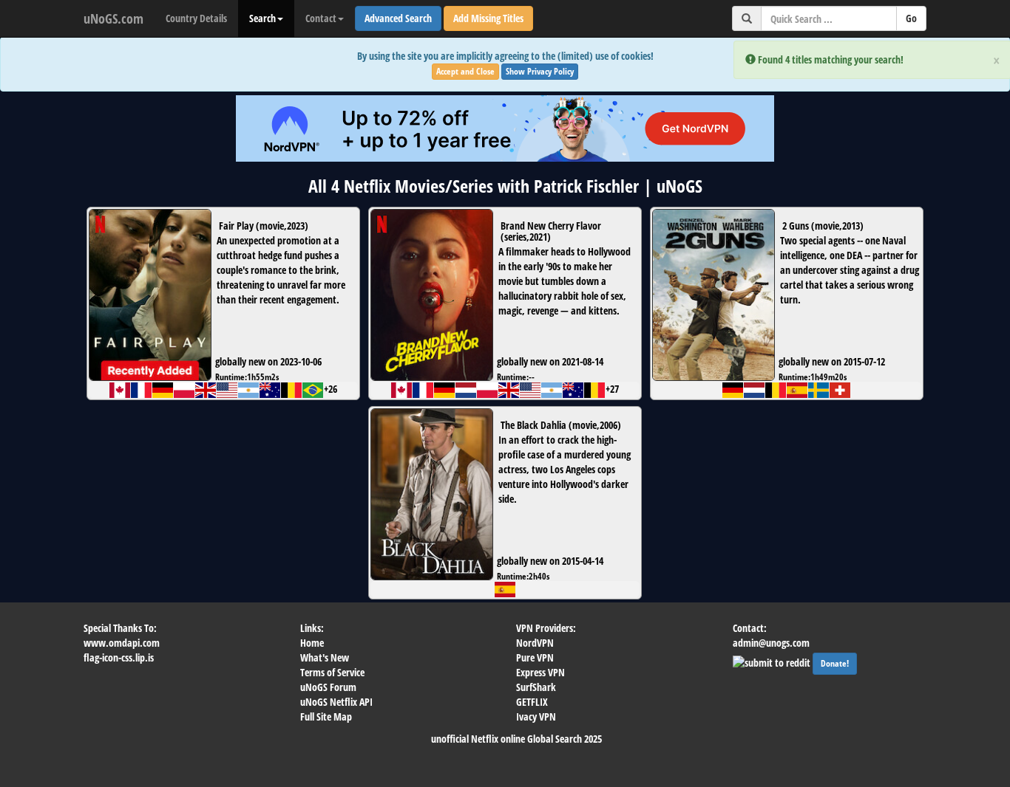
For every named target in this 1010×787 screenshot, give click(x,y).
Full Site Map (326, 716)
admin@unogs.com (771, 643)
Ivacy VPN (536, 716)
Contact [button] (320, 18)
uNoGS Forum (328, 687)
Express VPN (540, 672)
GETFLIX (532, 702)
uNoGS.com (113, 18)
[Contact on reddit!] (773, 661)
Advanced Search (398, 18)
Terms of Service (332, 672)
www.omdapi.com (122, 643)
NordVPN (535, 643)
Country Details (196, 18)
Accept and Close (465, 71)
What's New (324, 657)
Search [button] (262, 18)
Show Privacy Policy (540, 71)
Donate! (835, 663)
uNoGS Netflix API (336, 702)
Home (312, 643)
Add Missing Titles (488, 18)
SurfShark (536, 687)
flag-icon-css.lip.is (119, 657)
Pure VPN (535, 657)
